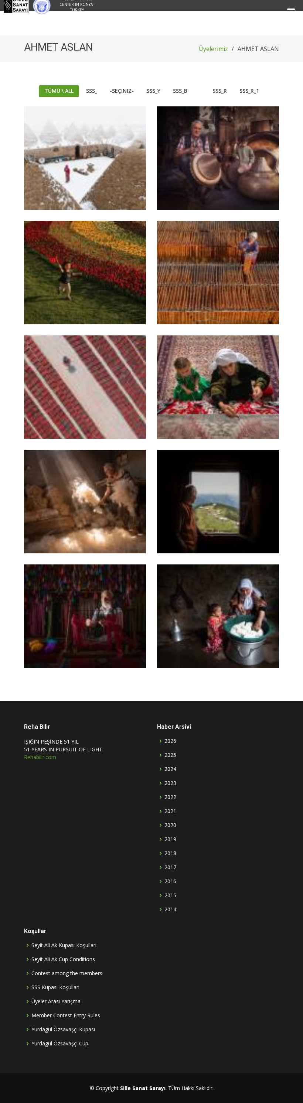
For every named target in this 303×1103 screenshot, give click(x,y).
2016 (170, 881)
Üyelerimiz (213, 49)
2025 (170, 755)
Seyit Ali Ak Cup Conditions (63, 959)
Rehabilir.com (40, 757)
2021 (170, 811)
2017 (170, 867)
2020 (170, 825)
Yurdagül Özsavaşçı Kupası (63, 1029)
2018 (170, 853)
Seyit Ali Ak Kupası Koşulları (63, 945)
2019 (170, 839)
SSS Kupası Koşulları (55, 987)
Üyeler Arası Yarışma (56, 1001)
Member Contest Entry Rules (65, 1015)
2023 (170, 783)
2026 (170, 741)
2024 (170, 769)
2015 (170, 895)
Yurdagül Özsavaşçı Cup (59, 1043)
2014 (170, 909)
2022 (170, 797)
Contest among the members (66, 973)
